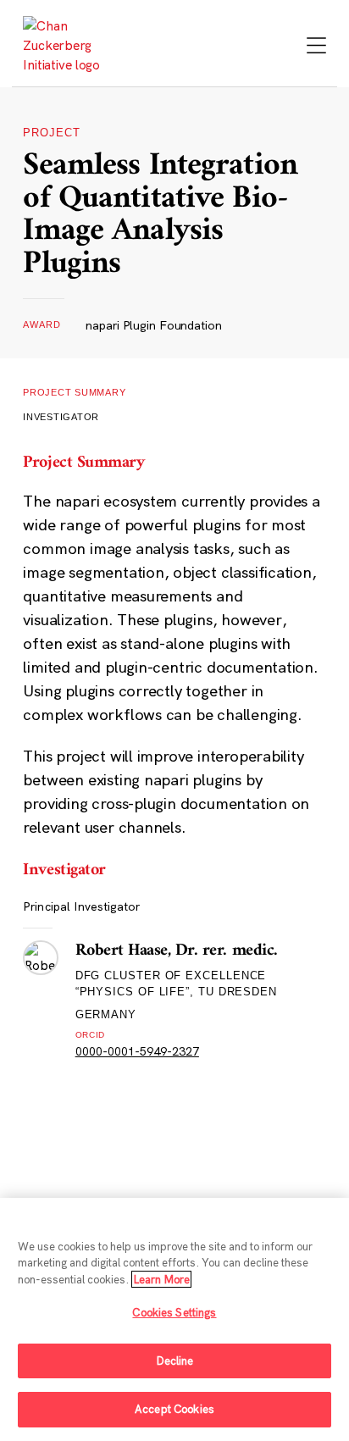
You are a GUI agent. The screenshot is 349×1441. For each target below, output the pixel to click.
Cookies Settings (174, 1312)
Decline (175, 1360)
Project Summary (74, 392)
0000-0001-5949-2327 (137, 1051)
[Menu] (316, 47)
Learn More (161, 1279)
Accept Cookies (174, 1409)
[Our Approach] (69, 45)
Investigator (61, 417)
